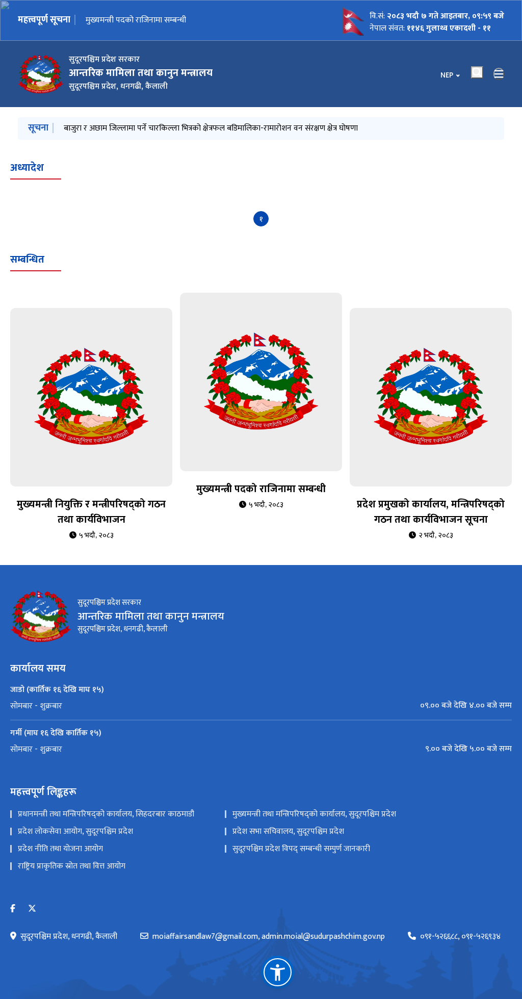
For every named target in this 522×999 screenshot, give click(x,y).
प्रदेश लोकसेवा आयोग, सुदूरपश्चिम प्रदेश (75, 831)
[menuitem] (261, 706)
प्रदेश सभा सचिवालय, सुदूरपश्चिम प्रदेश (288, 831)
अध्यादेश (27, 167)
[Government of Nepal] (41, 74)
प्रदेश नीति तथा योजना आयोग (60, 849)
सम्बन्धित (27, 259)
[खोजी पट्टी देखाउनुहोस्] (477, 72)
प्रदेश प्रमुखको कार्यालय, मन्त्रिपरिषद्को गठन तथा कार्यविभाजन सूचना (186, 20)
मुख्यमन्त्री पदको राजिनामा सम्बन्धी (261, 489)
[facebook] (12, 909)
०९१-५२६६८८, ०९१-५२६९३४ (460, 937)
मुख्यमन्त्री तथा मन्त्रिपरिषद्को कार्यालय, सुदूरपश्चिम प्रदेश (314, 814)
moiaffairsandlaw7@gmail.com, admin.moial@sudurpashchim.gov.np (268, 937)
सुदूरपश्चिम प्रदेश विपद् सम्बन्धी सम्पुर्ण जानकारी (301, 849)
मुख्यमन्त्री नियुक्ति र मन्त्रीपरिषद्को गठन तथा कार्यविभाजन (91, 512)
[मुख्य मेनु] (499, 74)
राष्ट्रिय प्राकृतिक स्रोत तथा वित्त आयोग (71, 866)
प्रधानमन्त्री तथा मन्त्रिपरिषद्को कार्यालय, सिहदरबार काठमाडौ (106, 814)
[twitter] (32, 909)
